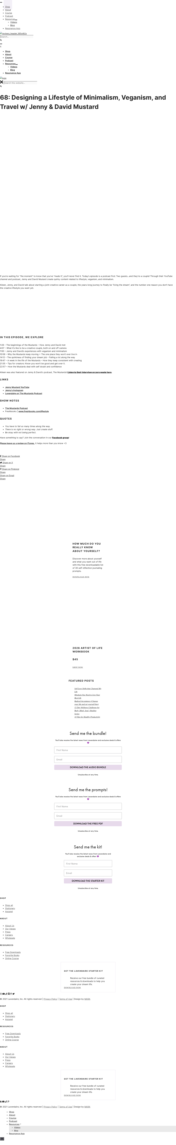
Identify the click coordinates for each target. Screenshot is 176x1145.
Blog (16, 1130)
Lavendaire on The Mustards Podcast (23, 393)
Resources (14, 1124)
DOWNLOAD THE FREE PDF (88, 823)
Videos (17, 1127)
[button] (1, 86)
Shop (11, 1112)
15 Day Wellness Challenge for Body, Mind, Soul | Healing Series (86, 710)
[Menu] (1, 43)
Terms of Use (65, 999)
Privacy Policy (50, 999)
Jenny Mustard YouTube (17, 387)
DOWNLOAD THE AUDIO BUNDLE (88, 767)
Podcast (13, 1121)
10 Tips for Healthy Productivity (87, 717)
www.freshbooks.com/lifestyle (33, 411)
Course (12, 1118)
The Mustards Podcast (16, 408)
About (12, 1115)
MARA (87, 999)
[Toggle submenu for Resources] (17, 64)
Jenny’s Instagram (14, 390)
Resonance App (17, 1133)
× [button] (0, 46)
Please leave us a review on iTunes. (17, 443)
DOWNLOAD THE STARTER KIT (88, 881)
